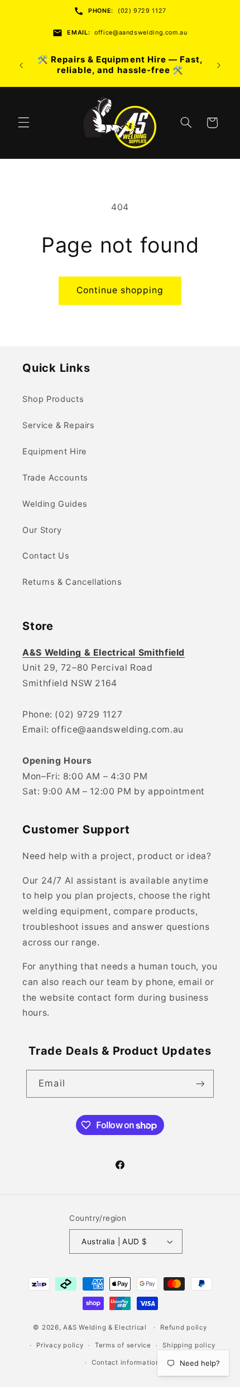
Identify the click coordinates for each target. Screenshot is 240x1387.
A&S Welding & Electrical (105, 1327)
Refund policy (183, 1327)
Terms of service (123, 1345)
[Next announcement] (219, 65)
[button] (23, 122)
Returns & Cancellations (72, 582)
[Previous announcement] (21, 65)
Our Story (42, 530)
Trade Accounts (55, 478)
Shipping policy (188, 1345)
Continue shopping (120, 290)
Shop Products (53, 399)
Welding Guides (55, 504)
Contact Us (45, 556)
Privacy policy (59, 1345)
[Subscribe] (200, 1083)
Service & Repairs (58, 425)
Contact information (126, 1362)
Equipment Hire (54, 452)
